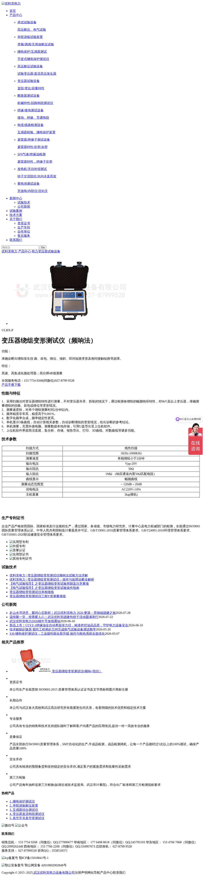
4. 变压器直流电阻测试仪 (27, 814)
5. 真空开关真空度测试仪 (27, 818)
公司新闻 (23, 206)
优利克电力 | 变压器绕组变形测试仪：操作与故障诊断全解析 (52, 579)
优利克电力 (9, 251)
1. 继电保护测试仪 (22, 801)
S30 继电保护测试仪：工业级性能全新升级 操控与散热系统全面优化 (57, 633)
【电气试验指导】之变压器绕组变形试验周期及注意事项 (49, 583)
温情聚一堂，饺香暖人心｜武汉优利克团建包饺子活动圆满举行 (54, 617)
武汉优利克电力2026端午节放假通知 (35, 621)
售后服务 (23, 235)
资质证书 (23, 223)
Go (43, 247)
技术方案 (16, 215)
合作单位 (23, 231)
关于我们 (16, 219)
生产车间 (23, 227)
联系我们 (16, 240)
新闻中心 (16, 198)
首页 (13, 10)
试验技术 (23, 202)
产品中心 (16, 15)
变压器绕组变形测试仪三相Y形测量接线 (38, 596)
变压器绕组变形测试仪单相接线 (32, 592)
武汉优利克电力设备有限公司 (54, 872)
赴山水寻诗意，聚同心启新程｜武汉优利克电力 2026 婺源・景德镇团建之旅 (63, 612)
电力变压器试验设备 (46, 251)
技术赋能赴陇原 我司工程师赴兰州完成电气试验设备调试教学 (53, 629)
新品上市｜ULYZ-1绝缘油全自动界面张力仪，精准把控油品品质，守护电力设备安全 (69, 625)
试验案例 (16, 210)
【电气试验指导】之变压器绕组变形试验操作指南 (44, 587)
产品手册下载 (11, 384)
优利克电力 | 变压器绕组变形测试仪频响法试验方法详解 (49, 575)
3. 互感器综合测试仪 (24, 809)
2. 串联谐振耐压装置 (24, 805)
